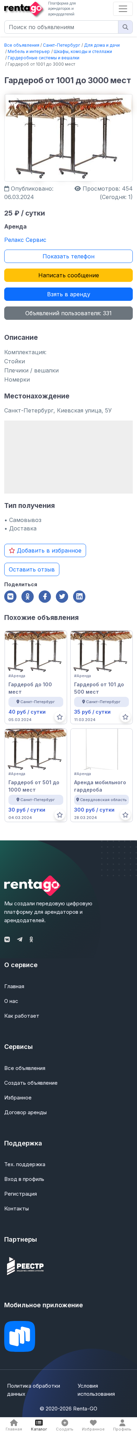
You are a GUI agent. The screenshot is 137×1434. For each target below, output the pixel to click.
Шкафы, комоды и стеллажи (83, 51)
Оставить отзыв (32, 569)
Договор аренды (25, 1112)
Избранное (18, 1097)
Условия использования (96, 1389)
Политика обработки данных (33, 1389)
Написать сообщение (68, 275)
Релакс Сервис (25, 239)
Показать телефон (68, 256)
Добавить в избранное (48, 550)
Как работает (21, 1015)
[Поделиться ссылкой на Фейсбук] (45, 596)
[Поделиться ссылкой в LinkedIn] (79, 596)
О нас (11, 1001)
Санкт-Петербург (61, 45)
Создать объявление (31, 1082)
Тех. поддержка (24, 1164)
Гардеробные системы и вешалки (43, 57)
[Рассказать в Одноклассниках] (27, 596)
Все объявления (21, 45)
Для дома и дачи (102, 45)
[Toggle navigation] (123, 9)
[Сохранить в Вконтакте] (10, 596)
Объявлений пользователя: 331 (68, 313)
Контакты (16, 1208)
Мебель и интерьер (29, 51)
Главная (14, 986)
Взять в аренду (68, 294)
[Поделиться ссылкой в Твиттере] (62, 596)
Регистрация (20, 1193)
